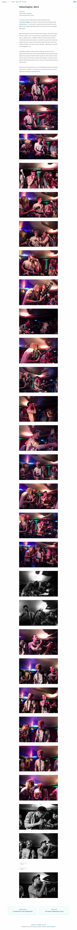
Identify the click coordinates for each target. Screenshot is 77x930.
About (13, 1)
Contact (24, 1)
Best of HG (18, 1)
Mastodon (33, 924)
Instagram (39, 924)
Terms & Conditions (50, 926)
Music (24, 13)
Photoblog (29, 13)
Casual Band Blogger (24, 22)
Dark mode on (74, 2)
